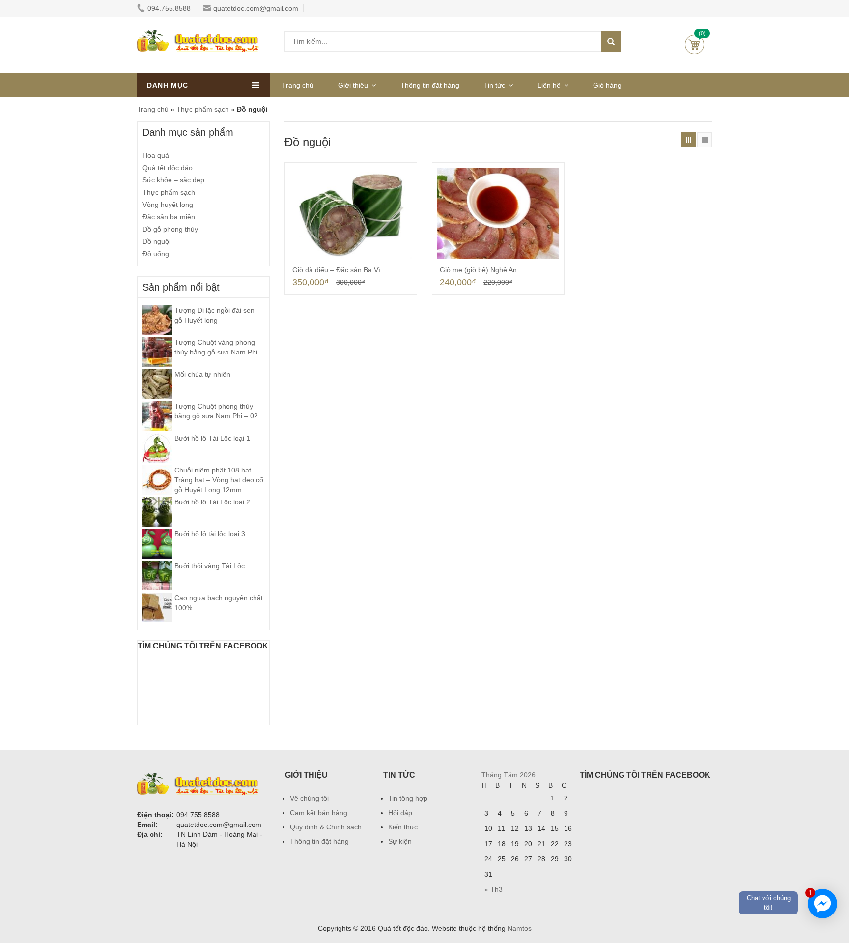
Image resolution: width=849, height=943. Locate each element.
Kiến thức (403, 827)
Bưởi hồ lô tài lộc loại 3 (209, 534)
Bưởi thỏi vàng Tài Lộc (209, 566)
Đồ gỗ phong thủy (170, 229)
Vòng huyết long (167, 204)
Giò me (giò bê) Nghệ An (478, 270)
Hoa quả (155, 155)
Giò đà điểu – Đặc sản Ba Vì (336, 270)
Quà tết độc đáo (167, 168)
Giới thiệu (353, 85)
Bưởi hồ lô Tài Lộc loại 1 (212, 438)
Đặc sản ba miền (168, 217)
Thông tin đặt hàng (429, 85)
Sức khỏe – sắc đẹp (173, 180)
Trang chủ (297, 85)
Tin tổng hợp (407, 798)
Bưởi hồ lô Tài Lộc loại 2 (212, 502)
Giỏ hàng (694, 44)
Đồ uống (155, 254)
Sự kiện (400, 841)
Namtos (520, 928)
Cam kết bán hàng (318, 813)
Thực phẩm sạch (202, 109)
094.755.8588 (169, 8)
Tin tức (494, 85)
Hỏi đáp (400, 813)
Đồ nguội (156, 241)
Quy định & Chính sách (326, 827)
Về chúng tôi (309, 798)
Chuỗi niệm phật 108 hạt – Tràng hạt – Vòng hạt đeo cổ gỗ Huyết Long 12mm (218, 480)
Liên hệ (549, 85)
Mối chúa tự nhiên (202, 374)
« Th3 (493, 889)
